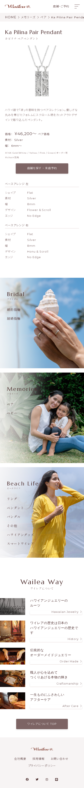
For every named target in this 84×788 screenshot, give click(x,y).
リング (12, 498)
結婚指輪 (14, 318)
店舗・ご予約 (61, 6)
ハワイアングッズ (20, 534)
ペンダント (15, 508)
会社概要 (20, 758)
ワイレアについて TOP (42, 724)
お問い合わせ (59, 758)
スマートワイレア (20, 543)
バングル (14, 516)
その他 (12, 525)
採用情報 (39, 758)
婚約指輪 (14, 309)
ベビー (12, 413)
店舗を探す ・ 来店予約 (42, 168)
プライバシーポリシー (42, 765)
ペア (10, 404)
